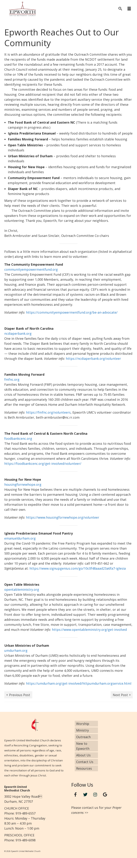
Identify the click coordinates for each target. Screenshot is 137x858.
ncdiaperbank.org (18, 333)
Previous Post (19, 695)
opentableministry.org (21, 589)
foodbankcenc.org (18, 438)
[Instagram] (95, 794)
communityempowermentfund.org (31, 269)
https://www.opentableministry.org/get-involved (89, 629)
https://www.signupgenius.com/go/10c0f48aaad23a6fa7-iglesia (77, 568)
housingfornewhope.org (22, 484)
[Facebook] (75, 794)
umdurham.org (15, 650)
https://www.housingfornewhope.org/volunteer (62, 517)
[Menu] (129, 9)
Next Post (120, 695)
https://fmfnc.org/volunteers (48, 412)
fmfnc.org (11, 379)
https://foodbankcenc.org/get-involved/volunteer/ (42, 463)
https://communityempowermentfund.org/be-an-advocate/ (72, 312)
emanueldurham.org (20, 538)
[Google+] (105, 794)
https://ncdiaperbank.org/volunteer (93, 358)
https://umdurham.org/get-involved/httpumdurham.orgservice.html (78, 683)
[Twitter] (85, 794)
